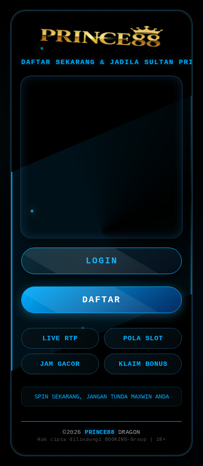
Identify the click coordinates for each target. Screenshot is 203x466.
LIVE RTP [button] (60, 338)
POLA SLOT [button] (143, 338)
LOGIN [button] (102, 261)
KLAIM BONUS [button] (143, 364)
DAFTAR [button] (101, 300)
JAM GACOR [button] (60, 364)
